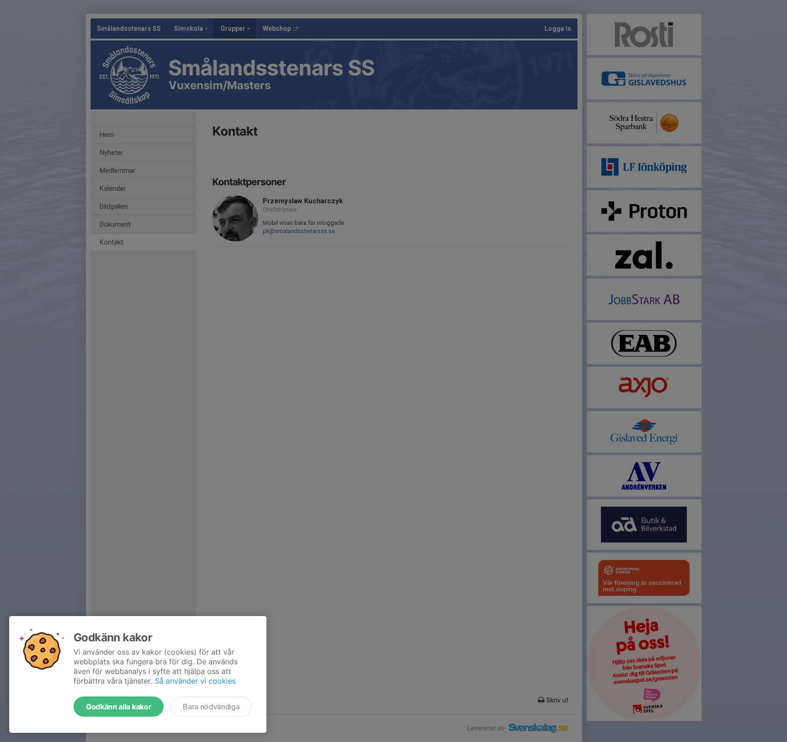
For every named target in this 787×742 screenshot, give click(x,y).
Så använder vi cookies (195, 680)
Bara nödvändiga (211, 706)
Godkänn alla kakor (118, 706)
